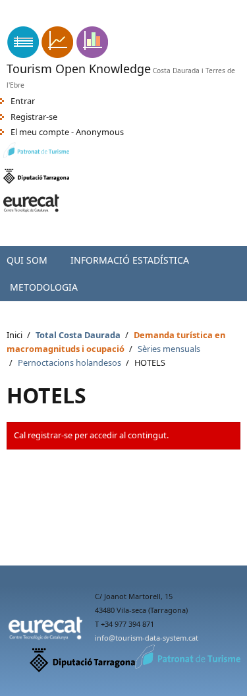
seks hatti (167, 20)
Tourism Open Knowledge (79, 68)
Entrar (23, 101)
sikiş (8, 20)
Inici (14, 335)
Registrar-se (34, 117)
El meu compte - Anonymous (67, 132)
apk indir (17, 7)
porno (205, 20)
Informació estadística (129, 260)
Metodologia (44, 287)
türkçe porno (116, 20)
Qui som (27, 260)
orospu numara (53, 20)
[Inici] (58, 55)
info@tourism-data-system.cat (146, 638)
